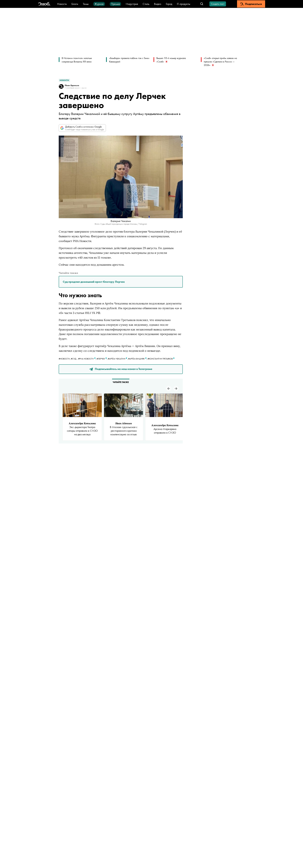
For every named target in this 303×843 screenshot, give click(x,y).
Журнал (99, 4)
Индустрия (132, 4)
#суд (73, 358)
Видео (157, 4)
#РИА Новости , (87, 358)
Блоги (74, 4)
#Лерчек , (102, 358)
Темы (86, 4)
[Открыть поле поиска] (201, 4)
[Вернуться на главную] (44, 4)
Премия (115, 4)
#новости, (65, 358)
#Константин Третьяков (160, 358)
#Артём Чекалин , (118, 358)
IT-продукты (183, 4)
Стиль (146, 4)
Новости (62, 4)
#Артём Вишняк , (138, 358)
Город (169, 4)
